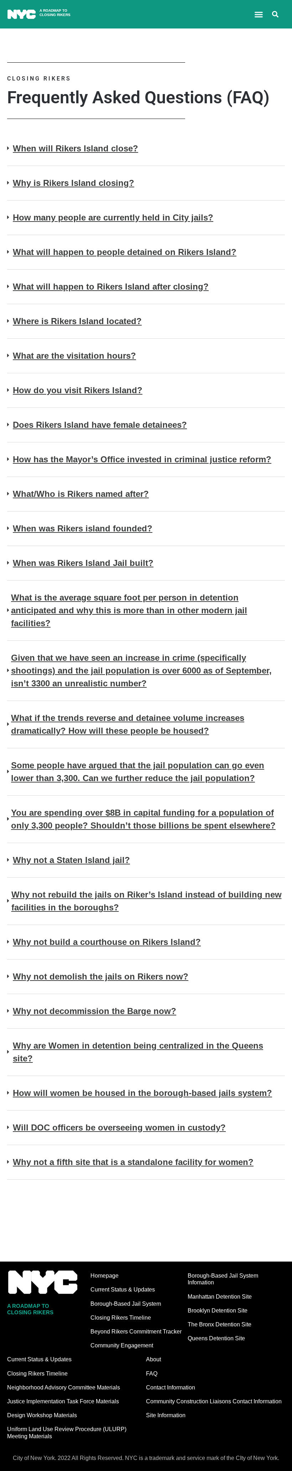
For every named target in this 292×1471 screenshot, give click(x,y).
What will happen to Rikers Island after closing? (111, 286)
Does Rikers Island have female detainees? (100, 425)
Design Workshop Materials (42, 1415)
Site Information (166, 1415)
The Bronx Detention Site (219, 1324)
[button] (259, 14)
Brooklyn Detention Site (217, 1311)
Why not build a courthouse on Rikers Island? (107, 942)
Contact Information (170, 1387)
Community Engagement (121, 1345)
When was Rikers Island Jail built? (83, 563)
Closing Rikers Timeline (120, 1318)
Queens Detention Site (216, 1338)
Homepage (104, 1276)
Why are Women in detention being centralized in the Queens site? (138, 1052)
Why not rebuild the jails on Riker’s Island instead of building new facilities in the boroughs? (146, 901)
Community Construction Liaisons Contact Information (214, 1401)
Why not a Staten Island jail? (71, 860)
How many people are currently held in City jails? (113, 217)
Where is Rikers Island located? (77, 321)
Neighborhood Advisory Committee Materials (63, 1387)
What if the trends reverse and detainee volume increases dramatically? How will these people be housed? (127, 724)
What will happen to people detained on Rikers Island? (124, 252)
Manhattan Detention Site (220, 1297)
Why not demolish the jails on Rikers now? (100, 976)
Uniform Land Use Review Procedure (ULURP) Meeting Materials (66, 1432)
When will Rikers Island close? (75, 148)
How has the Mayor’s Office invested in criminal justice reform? (142, 459)
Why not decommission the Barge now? (94, 1011)
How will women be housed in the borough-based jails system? (142, 1093)
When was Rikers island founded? (82, 528)
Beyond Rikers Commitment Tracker (136, 1332)
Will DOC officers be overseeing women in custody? (119, 1127)
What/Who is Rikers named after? (81, 494)
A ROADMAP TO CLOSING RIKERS (55, 13)
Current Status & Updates (122, 1290)
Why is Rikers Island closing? (73, 183)
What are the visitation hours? (74, 355)
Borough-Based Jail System (125, 1304)
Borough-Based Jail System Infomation (223, 1279)
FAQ (151, 1374)
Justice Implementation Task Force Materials (63, 1401)
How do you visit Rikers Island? (77, 390)
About (153, 1359)
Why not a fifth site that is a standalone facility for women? (133, 1162)
